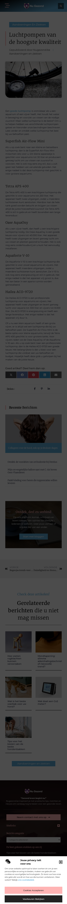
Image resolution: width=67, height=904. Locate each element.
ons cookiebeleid (26, 880)
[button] (60, 862)
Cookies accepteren (33, 890)
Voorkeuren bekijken (33, 899)
